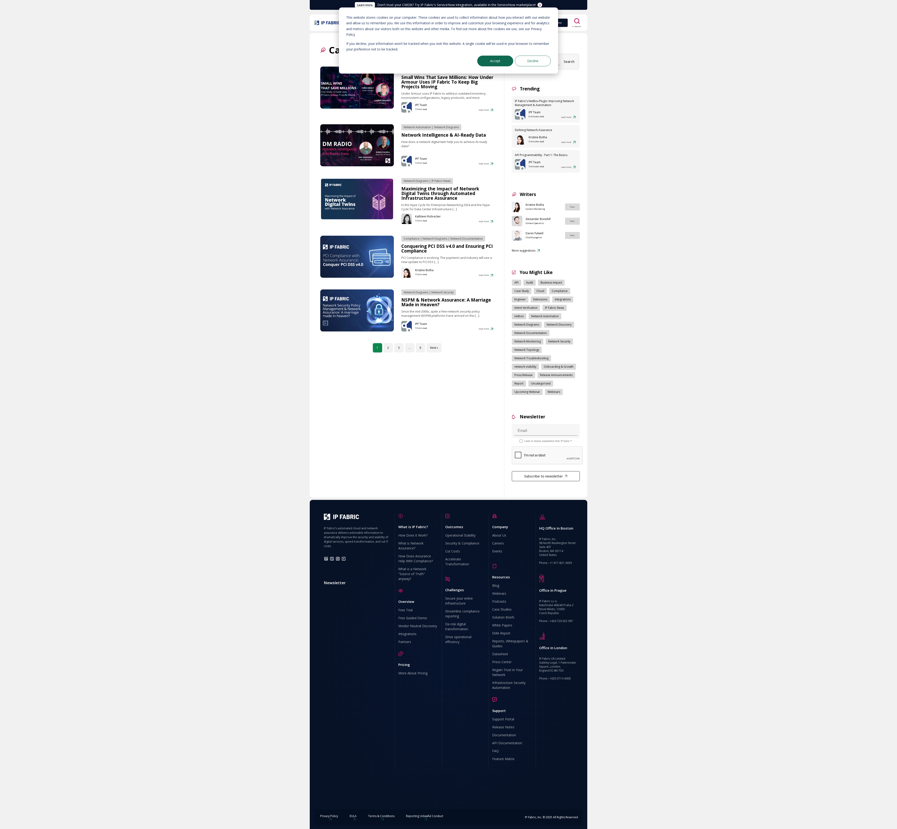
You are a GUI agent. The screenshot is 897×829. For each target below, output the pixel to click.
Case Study (521, 291)
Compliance (412, 239)
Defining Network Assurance (533, 130)
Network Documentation (466, 239)
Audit (529, 283)
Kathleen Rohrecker (428, 216)
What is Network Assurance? (411, 545)
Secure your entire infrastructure (459, 600)
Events (497, 551)
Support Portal (503, 719)
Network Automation (417, 127)
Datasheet (500, 654)
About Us (499, 535)
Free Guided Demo (412, 618)
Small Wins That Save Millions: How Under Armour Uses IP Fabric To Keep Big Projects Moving (447, 82)
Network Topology (526, 350)
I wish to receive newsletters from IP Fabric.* (548, 441)
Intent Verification (525, 308)
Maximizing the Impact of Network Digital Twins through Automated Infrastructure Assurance (440, 193)
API (516, 283)
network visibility (525, 367)
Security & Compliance (462, 543)
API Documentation (507, 743)
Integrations (563, 299)
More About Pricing (412, 673)
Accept (495, 61)
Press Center (502, 662)
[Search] (577, 21)
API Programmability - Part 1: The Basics (541, 155)
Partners (404, 642)
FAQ (495, 751)
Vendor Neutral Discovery (417, 626)
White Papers (502, 625)
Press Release (523, 375)
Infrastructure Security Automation (509, 685)
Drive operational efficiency (458, 639)
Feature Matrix (503, 759)
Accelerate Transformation (457, 561)
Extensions (540, 299)
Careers (498, 543)
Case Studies (502, 609)
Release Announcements (556, 375)
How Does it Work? (412, 535)
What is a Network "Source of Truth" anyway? (412, 574)
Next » (434, 348)
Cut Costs (452, 551)
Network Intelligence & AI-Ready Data (443, 135)
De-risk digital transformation (456, 626)
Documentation (504, 735)
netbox (519, 316)
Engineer (520, 299)
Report (518, 383)
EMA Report (501, 633)
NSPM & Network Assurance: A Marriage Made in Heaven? (446, 302)
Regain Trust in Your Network (507, 672)
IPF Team (421, 105)
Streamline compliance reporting (462, 613)
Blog (495, 585)
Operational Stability (460, 535)
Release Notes (503, 727)
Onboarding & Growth (558, 367)
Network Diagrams (446, 127)
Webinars (554, 392)
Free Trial (405, 610)
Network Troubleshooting (531, 358)
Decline (532, 61)
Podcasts (499, 601)
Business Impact (551, 283)
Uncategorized (541, 383)
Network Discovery (559, 325)
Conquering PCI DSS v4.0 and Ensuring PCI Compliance (447, 248)
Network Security (442, 292)
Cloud (540, 291)
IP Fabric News (441, 181)
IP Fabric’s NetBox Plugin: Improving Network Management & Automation (544, 103)
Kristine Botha (424, 270)
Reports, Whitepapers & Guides (510, 643)
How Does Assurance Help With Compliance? (415, 558)
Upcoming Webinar (527, 392)
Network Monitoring (527, 341)
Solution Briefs (503, 617)
